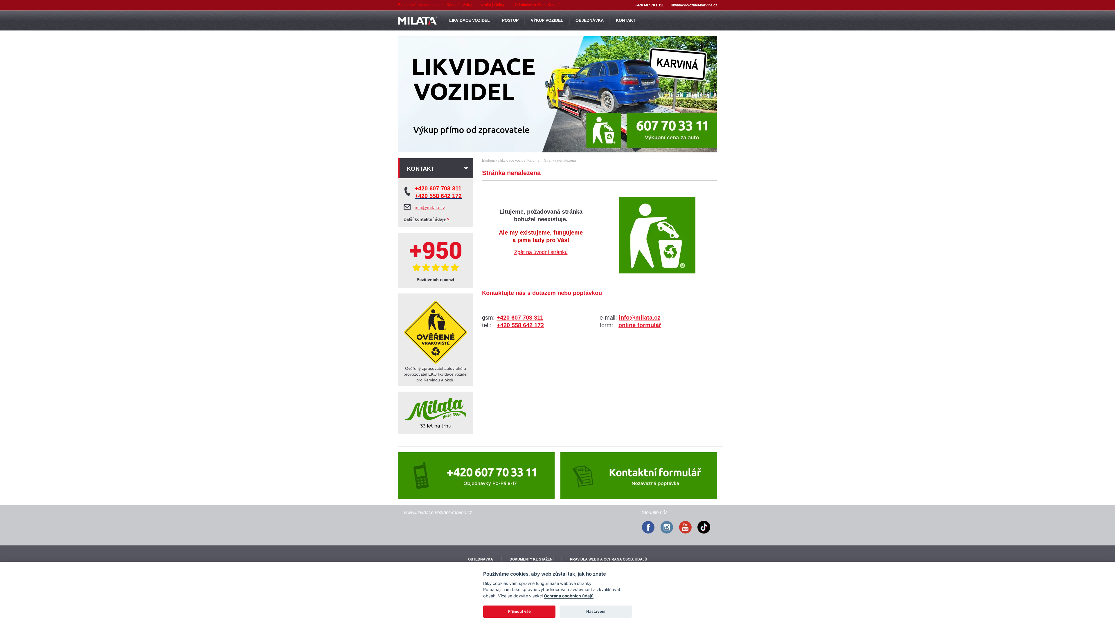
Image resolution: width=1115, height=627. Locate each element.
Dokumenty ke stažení (531, 559)
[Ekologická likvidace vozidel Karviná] (557, 94)
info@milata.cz (639, 317)
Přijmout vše (519, 611)
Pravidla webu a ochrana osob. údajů (608, 559)
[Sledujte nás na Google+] (706, 528)
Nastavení (595, 611)
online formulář (639, 325)
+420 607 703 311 (520, 317)
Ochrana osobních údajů (569, 595)
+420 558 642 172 (520, 325)
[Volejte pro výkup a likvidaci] (476, 475)
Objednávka (480, 559)
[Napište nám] (638, 475)
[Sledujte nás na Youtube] (688, 528)
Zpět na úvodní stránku (541, 252)
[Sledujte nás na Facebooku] (651, 528)
